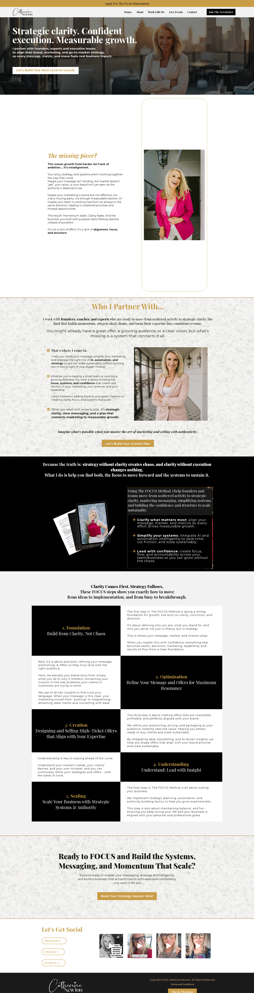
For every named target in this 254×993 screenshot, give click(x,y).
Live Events (176, 12)
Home (128, 12)
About (139, 12)
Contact (192, 12)
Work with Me (156, 12)
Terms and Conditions (182, 984)
